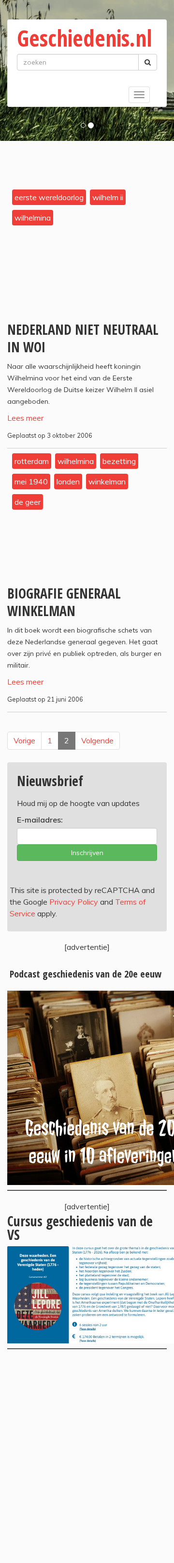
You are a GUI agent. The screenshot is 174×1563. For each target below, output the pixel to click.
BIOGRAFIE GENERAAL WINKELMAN (64, 602)
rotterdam (31, 461)
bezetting (119, 461)
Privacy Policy (73, 902)
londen (68, 481)
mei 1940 (31, 481)
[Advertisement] (87, 1456)
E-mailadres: (40, 819)
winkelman (107, 481)
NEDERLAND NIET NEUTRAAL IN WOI (83, 338)
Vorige (24, 740)
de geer (27, 502)
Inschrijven (87, 852)
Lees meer (25, 418)
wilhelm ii (107, 197)
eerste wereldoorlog (49, 197)
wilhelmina (32, 218)
